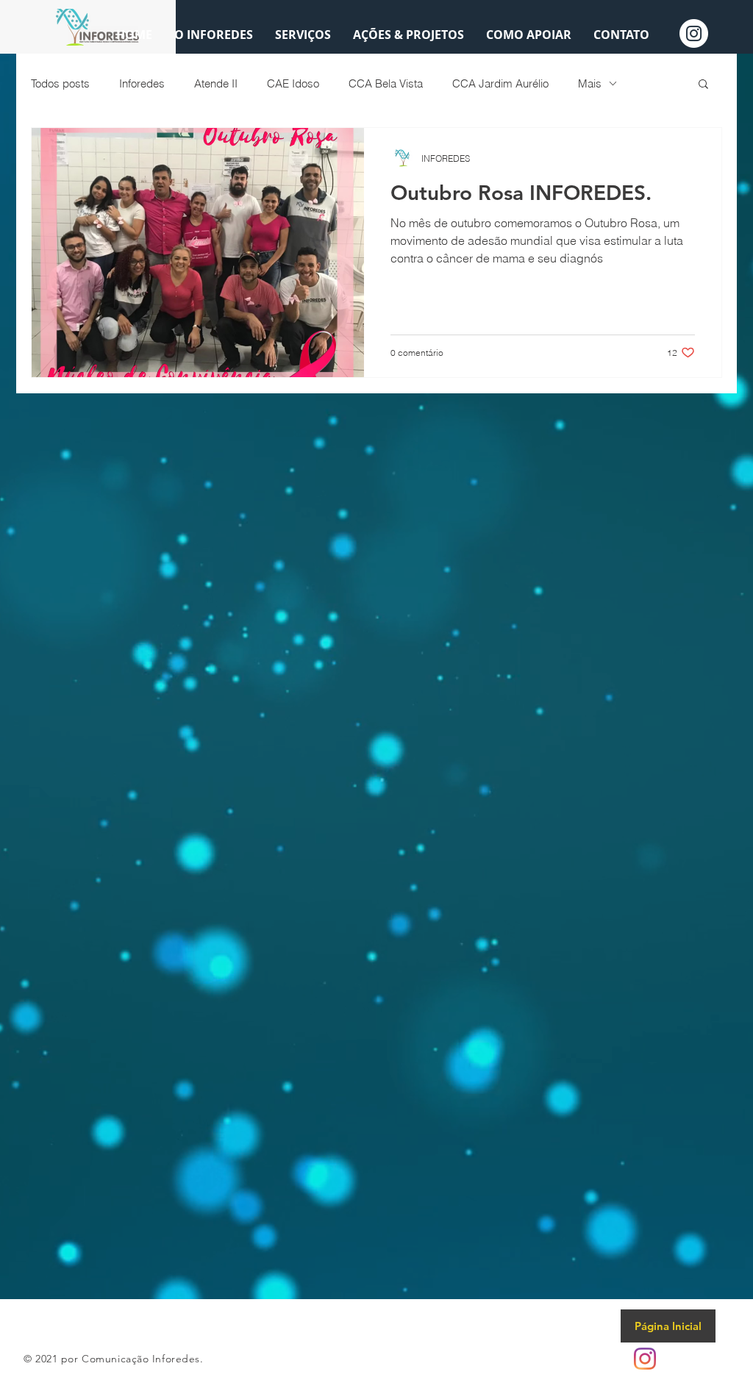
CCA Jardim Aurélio (500, 83)
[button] (703, 85)
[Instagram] (645, 1359)
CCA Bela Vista (386, 83)
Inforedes (142, 83)
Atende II (216, 83)
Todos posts (60, 83)
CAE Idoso (293, 83)
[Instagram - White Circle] (693, 33)
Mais (590, 83)
